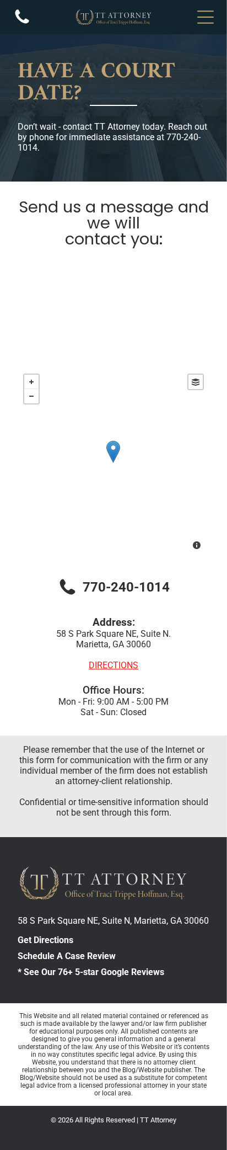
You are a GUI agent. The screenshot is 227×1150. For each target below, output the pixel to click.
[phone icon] (22, 23)
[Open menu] (205, 17)
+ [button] (31, 382)
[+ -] (113, 463)
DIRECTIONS (113, 665)
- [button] (31, 396)
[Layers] (195, 382)
